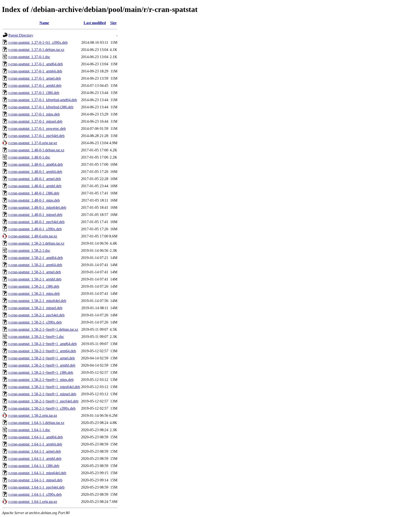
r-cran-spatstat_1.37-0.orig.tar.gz (32, 143)
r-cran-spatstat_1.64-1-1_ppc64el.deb (36, 487)
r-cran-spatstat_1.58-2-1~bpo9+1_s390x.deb (42, 408)
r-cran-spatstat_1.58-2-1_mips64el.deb (37, 301)
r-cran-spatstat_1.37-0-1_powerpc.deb (37, 128)
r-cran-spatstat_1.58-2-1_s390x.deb (35, 322)
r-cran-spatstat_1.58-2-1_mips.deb (34, 294)
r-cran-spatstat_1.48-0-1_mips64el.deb (37, 207)
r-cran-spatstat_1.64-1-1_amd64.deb (35, 437)
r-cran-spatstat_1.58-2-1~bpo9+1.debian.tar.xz (43, 329)
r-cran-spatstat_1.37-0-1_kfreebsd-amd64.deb (42, 100)
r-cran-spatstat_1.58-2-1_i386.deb (33, 286)
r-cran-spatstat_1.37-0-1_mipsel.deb (35, 121)
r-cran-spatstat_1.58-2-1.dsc (29, 250)
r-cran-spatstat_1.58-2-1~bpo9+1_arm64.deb (42, 351)
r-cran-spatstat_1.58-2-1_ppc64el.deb (36, 315)
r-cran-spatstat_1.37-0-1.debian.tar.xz (36, 50)
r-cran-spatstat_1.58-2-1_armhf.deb (34, 279)
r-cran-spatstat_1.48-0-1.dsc (29, 157)
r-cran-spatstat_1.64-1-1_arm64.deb (35, 444)
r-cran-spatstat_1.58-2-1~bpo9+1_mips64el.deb (44, 387)
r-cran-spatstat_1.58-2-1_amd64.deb (35, 258)
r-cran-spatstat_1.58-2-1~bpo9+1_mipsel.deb (42, 394)
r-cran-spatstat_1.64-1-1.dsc (29, 430)
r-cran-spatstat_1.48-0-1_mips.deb (34, 200)
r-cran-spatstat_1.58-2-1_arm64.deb (35, 265)
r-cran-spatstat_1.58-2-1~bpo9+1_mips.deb (41, 380)
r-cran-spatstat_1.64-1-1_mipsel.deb (35, 480)
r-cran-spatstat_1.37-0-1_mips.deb (34, 114)
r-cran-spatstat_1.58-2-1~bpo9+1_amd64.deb (42, 344)
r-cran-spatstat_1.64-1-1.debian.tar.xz (36, 423)
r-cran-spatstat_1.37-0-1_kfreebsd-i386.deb (40, 107)
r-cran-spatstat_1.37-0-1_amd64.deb (35, 64)
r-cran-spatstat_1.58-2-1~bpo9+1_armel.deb (41, 358)
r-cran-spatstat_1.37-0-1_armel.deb (34, 78)
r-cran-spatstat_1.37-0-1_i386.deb (33, 93)
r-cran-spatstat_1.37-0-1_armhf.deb (34, 85)
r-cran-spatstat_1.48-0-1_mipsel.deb (35, 215)
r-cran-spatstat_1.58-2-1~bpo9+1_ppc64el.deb (43, 401)
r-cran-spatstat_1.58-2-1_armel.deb (34, 272)
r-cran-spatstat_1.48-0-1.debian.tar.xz (36, 150)
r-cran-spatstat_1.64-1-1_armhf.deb (34, 458)
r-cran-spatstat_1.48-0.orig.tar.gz (32, 236)
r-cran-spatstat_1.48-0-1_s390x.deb (35, 229)
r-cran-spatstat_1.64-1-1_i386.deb (33, 466)
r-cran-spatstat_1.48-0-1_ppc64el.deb (36, 222)
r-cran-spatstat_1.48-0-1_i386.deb (33, 193)
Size (113, 23)
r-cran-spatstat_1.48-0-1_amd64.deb (35, 164)
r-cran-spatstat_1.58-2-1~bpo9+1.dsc (36, 337)
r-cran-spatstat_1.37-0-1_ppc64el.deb (36, 136)
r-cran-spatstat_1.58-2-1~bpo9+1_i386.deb (40, 372)
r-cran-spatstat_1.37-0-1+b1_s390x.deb (38, 42)
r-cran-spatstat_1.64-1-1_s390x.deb (35, 494)
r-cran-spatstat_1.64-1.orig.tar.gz (32, 502)
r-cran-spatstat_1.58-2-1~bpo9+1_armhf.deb (41, 365)
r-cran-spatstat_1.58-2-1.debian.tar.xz (36, 243)
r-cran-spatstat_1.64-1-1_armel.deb (34, 451)
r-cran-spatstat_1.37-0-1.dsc (29, 57)
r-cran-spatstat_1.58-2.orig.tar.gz (32, 415)
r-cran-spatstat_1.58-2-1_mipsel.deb (35, 308)
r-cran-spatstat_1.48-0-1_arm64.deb (35, 172)
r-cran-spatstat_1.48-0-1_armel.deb (34, 179)
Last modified (95, 23)
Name (44, 23)
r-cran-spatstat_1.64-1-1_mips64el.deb (37, 473)
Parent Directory (20, 35)
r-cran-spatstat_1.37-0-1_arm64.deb (35, 71)
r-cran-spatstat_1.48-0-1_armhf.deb (34, 186)
